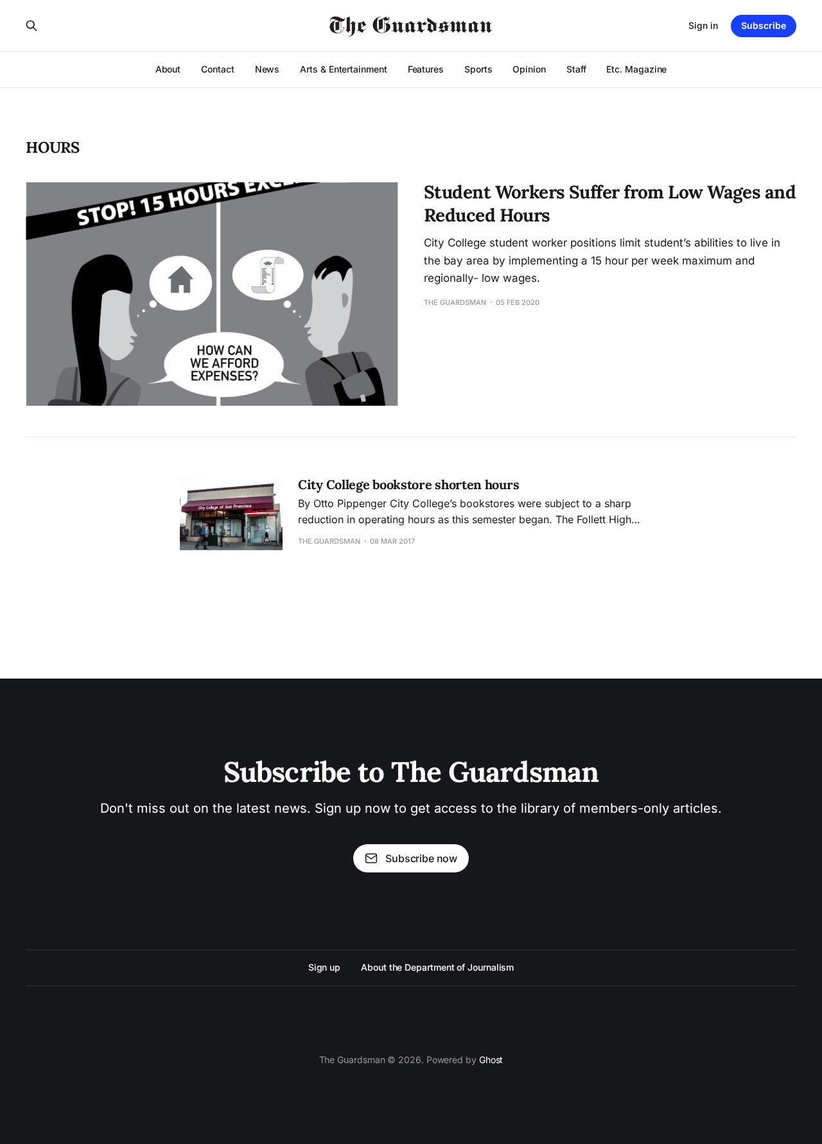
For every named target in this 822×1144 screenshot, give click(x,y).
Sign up (324, 967)
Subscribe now (421, 858)
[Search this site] (31, 25)
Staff (576, 69)
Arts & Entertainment (343, 69)
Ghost (491, 1059)
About (168, 69)
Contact (217, 69)
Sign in (703, 25)
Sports (478, 69)
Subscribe (763, 25)
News (267, 69)
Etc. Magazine (636, 69)
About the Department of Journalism (437, 967)
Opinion (528, 69)
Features (426, 69)
